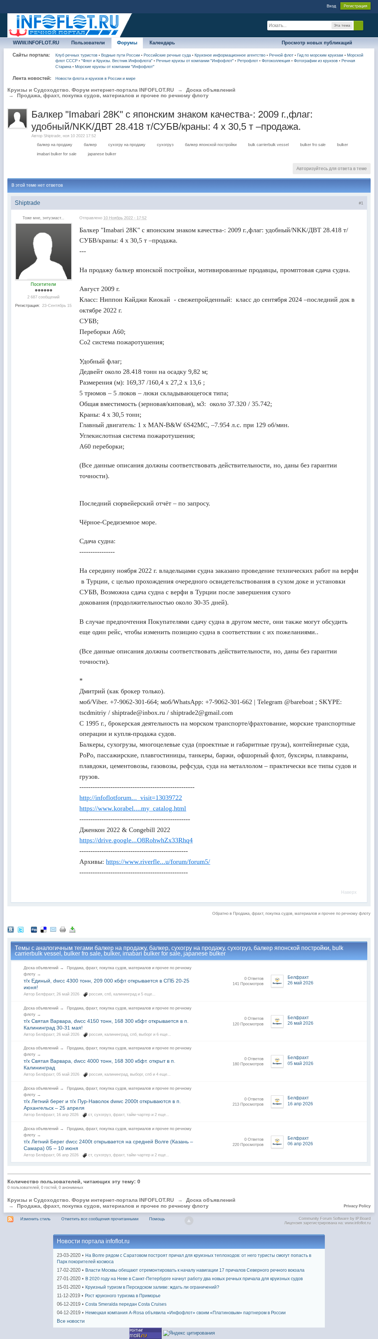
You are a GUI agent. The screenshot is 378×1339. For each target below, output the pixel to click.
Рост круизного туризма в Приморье (123, 1295)
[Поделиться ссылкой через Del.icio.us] (44, 929)
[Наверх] (189, 1220)
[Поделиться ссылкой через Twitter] (21, 929)
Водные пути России (120, 55)
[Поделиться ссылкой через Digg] (34, 929)
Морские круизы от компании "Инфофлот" (114, 66)
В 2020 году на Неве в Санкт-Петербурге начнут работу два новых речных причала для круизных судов (194, 1278)
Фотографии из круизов (316, 60)
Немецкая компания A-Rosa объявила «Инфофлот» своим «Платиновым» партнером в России (185, 1312)
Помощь (157, 1219)
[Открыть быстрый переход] (364, 43)
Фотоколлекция (276, 60)
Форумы (127, 42)
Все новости (71, 1321)
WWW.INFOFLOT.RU (36, 42)
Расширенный (368, 25)
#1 (361, 203)
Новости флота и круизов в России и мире (95, 78)
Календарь (162, 42)
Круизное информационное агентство (230, 55)
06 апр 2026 (300, 1143)
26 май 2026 (300, 982)
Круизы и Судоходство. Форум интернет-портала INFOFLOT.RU (90, 1200)
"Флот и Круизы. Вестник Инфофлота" (116, 60)
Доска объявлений (41, 968)
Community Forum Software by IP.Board (335, 1218)
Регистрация (355, 6)
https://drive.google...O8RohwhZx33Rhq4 (136, 840)
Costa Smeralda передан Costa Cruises (125, 1304)
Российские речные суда (167, 55)
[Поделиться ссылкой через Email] (53, 929)
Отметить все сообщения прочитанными (99, 1219)
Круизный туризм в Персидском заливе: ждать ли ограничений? (152, 1287)
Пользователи (88, 42)
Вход (331, 6)
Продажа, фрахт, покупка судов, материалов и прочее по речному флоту (113, 1206)
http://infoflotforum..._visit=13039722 (130, 797)
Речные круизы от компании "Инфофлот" (195, 60)
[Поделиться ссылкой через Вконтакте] (10, 929)
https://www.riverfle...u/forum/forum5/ (158, 861)
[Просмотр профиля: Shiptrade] (43, 251)
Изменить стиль (35, 1219)
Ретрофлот (247, 60)
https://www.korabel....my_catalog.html (132, 808)
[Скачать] (72, 929)
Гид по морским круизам (320, 55)
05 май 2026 (300, 1063)
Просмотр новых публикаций (317, 42)
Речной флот (281, 55)
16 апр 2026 (300, 1103)
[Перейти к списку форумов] (70, 25)
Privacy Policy (357, 1206)
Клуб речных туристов (76, 55)
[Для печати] (63, 929)
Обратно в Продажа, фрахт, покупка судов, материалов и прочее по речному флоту (291, 913)
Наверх (349, 892)
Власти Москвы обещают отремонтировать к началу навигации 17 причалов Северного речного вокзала (195, 1270)
